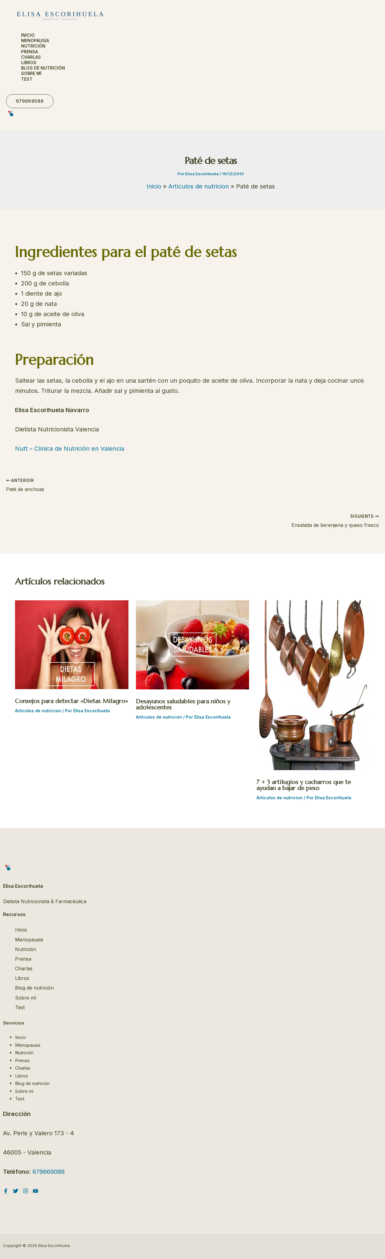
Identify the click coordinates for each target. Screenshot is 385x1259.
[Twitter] (15, 1191)
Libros (28, 62)
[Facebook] (5, 1191)
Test (26, 79)
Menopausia (35, 40)
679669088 (48, 1171)
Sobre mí (31, 73)
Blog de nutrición (43, 67)
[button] (30, 101)
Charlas (31, 57)
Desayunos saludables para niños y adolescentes (183, 704)
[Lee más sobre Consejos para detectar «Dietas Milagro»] (71, 687)
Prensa (29, 51)
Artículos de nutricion (38, 710)
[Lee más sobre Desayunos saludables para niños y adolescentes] (192, 687)
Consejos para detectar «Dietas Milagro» (71, 701)
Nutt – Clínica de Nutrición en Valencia (69, 448)
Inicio (28, 35)
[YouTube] (35, 1191)
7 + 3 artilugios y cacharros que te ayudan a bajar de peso (304, 785)
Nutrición (33, 45)
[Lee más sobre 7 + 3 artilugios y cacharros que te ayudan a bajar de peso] (313, 768)
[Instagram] (25, 1191)
